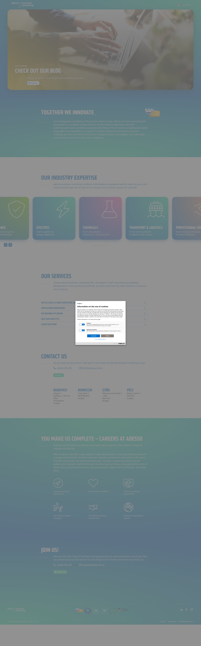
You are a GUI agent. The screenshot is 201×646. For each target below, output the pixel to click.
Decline (107, 336)
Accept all (93, 336)
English (79, 303)
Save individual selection (100, 339)
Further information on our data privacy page (88, 319)
